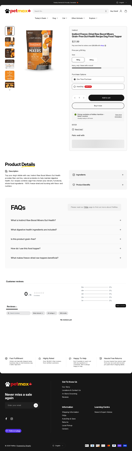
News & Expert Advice (103, 412)
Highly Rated (48, 358)
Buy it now (98, 106)
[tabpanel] (66, 326)
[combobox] (121, 2)
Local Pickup (67, 425)
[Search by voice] (106, 11)
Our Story (66, 387)
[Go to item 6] (9, 86)
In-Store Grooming (69, 394)
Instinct (75, 30)
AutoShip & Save (69, 419)
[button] (96, 287)
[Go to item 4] (9, 64)
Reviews (65, 397)
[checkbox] (63, 313)
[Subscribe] (36, 405)
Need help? (79, 129)
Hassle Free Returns (113, 358)
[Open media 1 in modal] (39, 49)
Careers (65, 429)
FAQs (86, 207)
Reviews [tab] (12, 306)
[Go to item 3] (9, 53)
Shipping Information (70, 412)
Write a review (120, 306)
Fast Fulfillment (16, 358)
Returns (65, 422)
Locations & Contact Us (71, 390)
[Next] (57, 53)
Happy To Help (79, 358)
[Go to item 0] (9, 31)
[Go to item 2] (9, 42)
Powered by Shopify (24, 446)
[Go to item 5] (9, 75)
